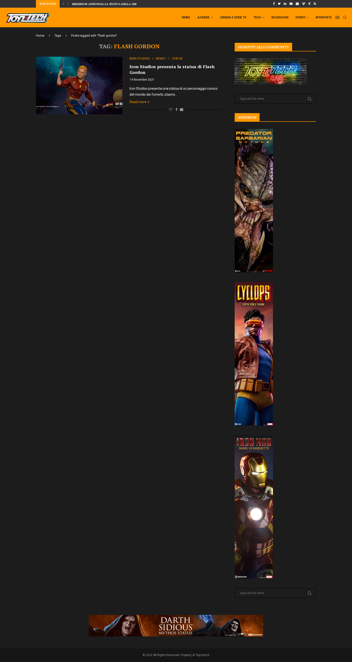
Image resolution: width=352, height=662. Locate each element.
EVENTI (300, 17)
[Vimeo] (303, 4)
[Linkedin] (285, 4)
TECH (257, 17)
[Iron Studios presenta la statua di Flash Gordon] (79, 85)
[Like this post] (170, 109)
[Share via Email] (181, 109)
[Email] (297, 4)
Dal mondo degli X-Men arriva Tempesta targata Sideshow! (120, 4)
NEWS (186, 17)
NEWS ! (161, 58)
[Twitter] (279, 4)
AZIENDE (203, 17)
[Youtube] (291, 4)
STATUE (177, 58)
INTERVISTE (324, 17)
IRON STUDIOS (140, 58)
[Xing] (309, 4)
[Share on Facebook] (176, 109)
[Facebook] (274, 4)
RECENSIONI (279, 17)
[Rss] (315, 4)
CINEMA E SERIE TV (233, 17)
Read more (138, 102)
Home (40, 35)
